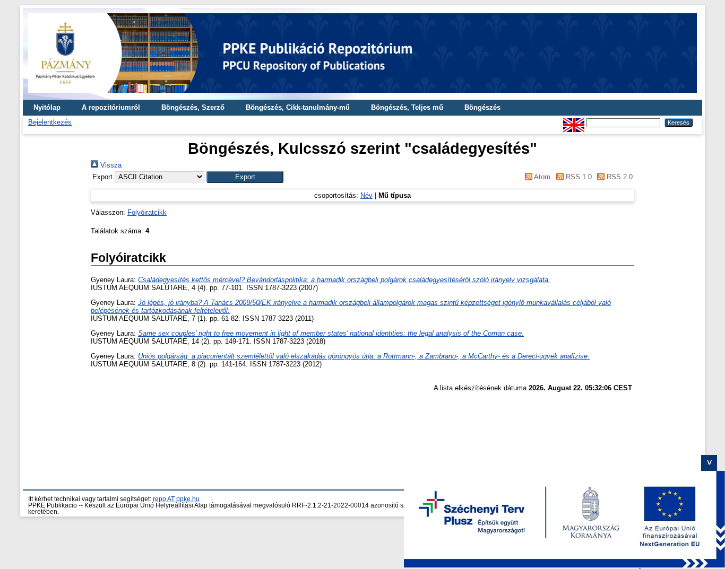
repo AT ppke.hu (176, 499)
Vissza (110, 165)
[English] (573, 122)
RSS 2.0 (619, 177)
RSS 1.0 (577, 177)
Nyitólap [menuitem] (47, 107)
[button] (244, 177)
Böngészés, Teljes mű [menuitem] (407, 107)
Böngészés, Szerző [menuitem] (193, 107)
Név (366, 195)
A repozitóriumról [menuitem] (111, 107)
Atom (541, 177)
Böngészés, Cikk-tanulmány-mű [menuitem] (298, 107)
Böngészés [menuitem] (482, 107)
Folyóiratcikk (147, 212)
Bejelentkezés (50, 122)
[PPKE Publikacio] (362, 96)
